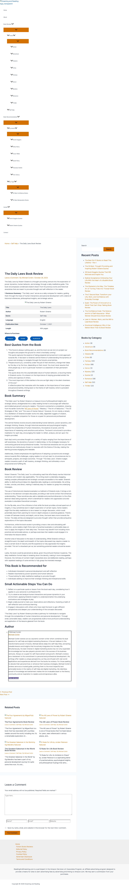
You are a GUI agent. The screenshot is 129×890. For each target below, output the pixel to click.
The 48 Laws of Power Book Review (54, 722)
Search (84, 245)
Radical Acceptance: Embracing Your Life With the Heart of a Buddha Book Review (99, 280)
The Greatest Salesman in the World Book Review (20, 750)
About (5, 17)
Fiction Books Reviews (24, 847)
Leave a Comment (11, 278)
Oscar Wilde (16, 153)
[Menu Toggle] (16, 30)
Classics (15, 61)
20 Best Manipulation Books (21, 200)
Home (5, 10)
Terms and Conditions (24, 859)
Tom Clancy (16, 174)
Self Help (11, 110)
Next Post (4, 694)
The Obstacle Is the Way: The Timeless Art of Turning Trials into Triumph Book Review (99, 288)
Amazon (10, 338)
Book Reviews (7, 24)
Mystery (15, 89)
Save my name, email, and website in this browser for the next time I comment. (37, 828)
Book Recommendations (10, 117)
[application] (12, 24)
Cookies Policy (21, 854)
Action (14, 47)
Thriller (15, 103)
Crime (14, 68)
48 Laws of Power (31, 409)
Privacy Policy (21, 852)
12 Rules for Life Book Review (51, 749)
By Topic (11, 181)
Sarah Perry (16, 160)
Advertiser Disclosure (24, 857)
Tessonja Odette (17, 167)
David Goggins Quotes (15, 218)
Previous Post (6, 692)
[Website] (60, 821)
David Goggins (17, 139)
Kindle (23, 338)
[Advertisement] (38, 257)
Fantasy (15, 75)
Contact (6, 232)
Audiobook (36, 338)
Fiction (11, 35)
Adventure (16, 54)
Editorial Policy (21, 849)
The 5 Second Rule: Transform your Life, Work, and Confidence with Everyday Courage (98, 297)
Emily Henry (16, 146)
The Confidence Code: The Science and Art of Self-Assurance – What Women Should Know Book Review (98, 313)
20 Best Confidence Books (20, 193)
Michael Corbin (14, 635)
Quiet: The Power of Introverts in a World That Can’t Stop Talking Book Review (98, 305)
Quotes (6, 207)
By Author (12, 128)
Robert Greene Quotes (15, 225)
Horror (14, 82)
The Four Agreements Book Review (19, 722)
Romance (15, 96)
